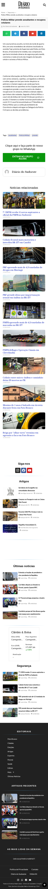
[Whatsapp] (22, 880)
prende (35, 135)
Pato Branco (12, 739)
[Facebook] (23, 470)
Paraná (10, 760)
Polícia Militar (24, 135)
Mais (9, 772)
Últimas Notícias (14, 776)
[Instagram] (17, 470)
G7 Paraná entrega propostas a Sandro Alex (33, 819)
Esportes (11, 756)
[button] (44, 5)
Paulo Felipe (23, 578)
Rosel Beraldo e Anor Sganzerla (29, 527)
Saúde (10, 764)
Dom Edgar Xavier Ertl (26, 493)
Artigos (10, 751)
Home (3, 12)
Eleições (11, 747)
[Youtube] (29, 470)
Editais (10, 768)
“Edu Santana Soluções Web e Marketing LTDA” (24, 886)
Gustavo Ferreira (25, 714)
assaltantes (12, 135)
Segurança (11, 12)
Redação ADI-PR (25, 505)
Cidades (11, 743)
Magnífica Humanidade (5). (27, 525)
